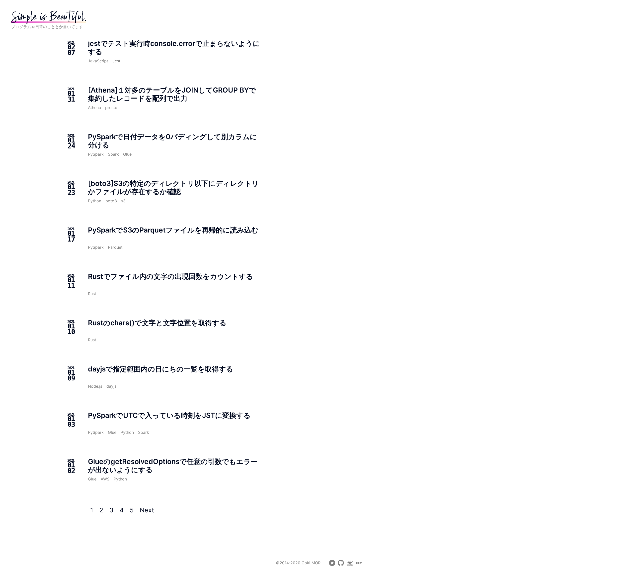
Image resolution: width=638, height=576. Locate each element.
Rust (92, 293)
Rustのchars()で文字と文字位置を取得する (157, 323)
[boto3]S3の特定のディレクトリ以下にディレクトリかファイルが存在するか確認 (173, 187)
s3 (123, 200)
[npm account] (359, 564)
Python (94, 200)
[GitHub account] (341, 564)
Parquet (115, 247)
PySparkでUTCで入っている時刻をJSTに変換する (169, 415)
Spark (113, 154)
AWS (105, 478)
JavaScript (98, 60)
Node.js (95, 386)
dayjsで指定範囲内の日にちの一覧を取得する (160, 369)
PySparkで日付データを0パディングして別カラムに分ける (172, 140)
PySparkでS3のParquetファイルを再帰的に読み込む (173, 230)
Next (147, 510)
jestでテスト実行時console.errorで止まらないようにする (174, 47)
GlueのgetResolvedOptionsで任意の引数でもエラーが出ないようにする (173, 465)
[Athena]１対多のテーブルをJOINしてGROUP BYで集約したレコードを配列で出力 (172, 94)
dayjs (111, 386)
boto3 (111, 200)
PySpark (96, 154)
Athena (94, 107)
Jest (116, 60)
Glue (127, 154)
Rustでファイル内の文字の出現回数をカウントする (170, 276)
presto (111, 107)
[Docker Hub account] (350, 564)
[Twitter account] (332, 564)
